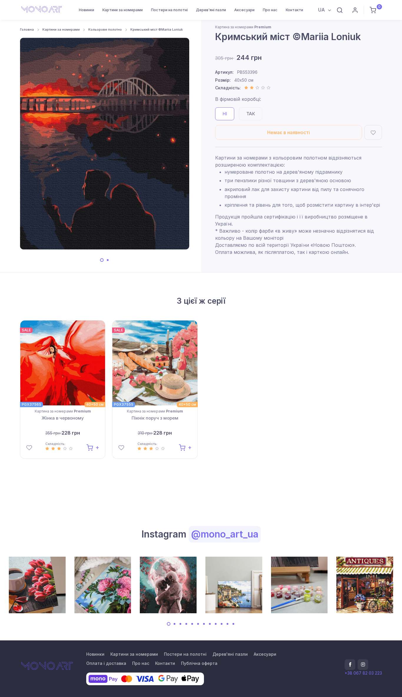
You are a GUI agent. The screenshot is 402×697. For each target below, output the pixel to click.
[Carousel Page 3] (180, 624)
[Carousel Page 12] (233, 624)
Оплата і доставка (106, 663)
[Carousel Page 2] (107, 260)
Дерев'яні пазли (211, 10)
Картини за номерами (122, 10)
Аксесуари (244, 10)
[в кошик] (93, 447)
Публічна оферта (199, 663)
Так (250, 113)
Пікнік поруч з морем (155, 418)
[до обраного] (373, 132)
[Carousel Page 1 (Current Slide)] (102, 260)
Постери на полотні (169, 10)
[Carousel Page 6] (198, 624)
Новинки (86, 10)
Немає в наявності (288, 132)
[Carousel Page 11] (227, 624)
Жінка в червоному (62, 418)
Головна (27, 29)
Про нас (270, 10)
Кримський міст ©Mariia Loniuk (156, 29)
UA (322, 10)
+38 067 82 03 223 (363, 672)
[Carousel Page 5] (192, 624)
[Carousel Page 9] (215, 624)
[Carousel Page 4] (186, 624)
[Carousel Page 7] (204, 624)
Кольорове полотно (105, 29)
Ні (224, 113)
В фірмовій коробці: (238, 99)
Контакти (294, 10)
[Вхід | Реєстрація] (354, 10)
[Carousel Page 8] (210, 624)
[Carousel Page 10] (221, 624)
